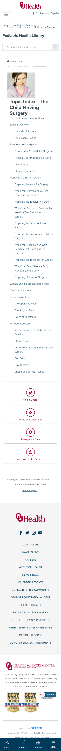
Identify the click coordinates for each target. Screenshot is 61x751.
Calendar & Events (30, 582)
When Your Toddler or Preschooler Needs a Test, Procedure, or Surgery (33, 212)
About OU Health (30, 567)
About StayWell (29, 490)
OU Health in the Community (30, 590)
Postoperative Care (20, 323)
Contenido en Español (47, 13)
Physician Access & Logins (30, 612)
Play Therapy (21, 365)
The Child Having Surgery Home (27, 118)
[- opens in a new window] (30, 666)
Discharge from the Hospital (29, 371)
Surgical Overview (19, 124)
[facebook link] (21, 533)
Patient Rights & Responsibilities (30, 627)
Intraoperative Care (20, 297)
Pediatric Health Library (18, 27)
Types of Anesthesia (25, 316)
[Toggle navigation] (6, 15)
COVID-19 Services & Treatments (30, 642)
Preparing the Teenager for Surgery (33, 259)
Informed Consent (24, 171)
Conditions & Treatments (25, 25)
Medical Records (30, 635)
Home (5, 25)
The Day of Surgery (20, 290)
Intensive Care (22, 341)
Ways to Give (30, 552)
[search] (27, 47)
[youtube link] (40, 533)
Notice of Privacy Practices (30, 620)
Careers (30, 559)
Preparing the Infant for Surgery (31, 184)
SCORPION (36, 728)
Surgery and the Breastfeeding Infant (29, 283)
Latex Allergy (21, 164)
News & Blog (30, 574)
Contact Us (30, 544)
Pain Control (20, 358)
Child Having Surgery (44, 27)
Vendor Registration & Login (30, 597)
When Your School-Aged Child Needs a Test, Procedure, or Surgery (30, 249)
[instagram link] (34, 533)
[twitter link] (27, 533)
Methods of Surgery (25, 131)
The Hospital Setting (25, 137)
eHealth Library (30, 605)
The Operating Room (25, 303)
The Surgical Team (24, 310)
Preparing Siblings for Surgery (30, 277)
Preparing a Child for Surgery (25, 177)
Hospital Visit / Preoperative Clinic (32, 157)
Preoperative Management (24, 144)
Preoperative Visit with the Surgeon (33, 151)
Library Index (17, 61)
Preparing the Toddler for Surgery (32, 201)
